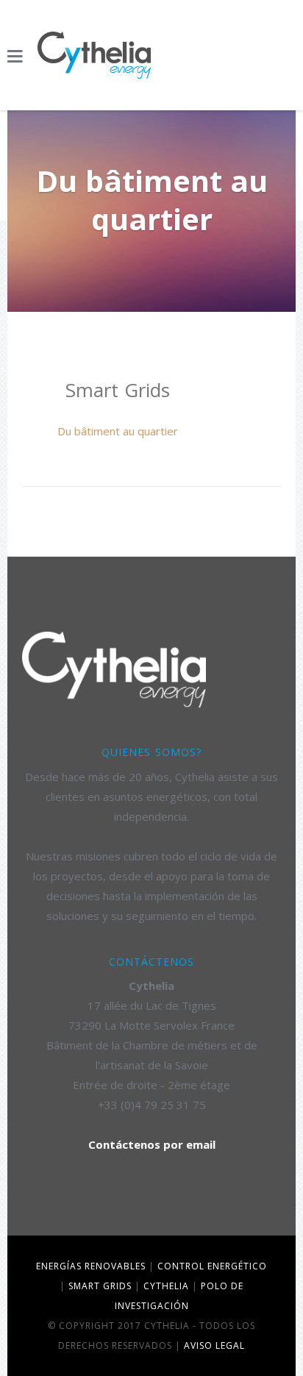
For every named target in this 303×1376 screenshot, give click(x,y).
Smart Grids (100, 1286)
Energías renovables (91, 1266)
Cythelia (166, 1286)
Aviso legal (214, 1345)
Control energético (212, 1266)
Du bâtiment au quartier (117, 431)
